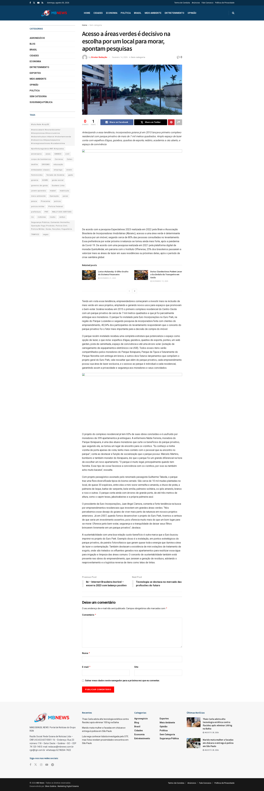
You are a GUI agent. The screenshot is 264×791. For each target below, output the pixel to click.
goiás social (58, 180)
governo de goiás (39, 186)
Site (136, 667)
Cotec (69, 159)
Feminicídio (37, 175)
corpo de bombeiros (41, 159)
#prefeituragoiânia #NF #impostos (47, 149)
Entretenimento (174, 13)
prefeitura (36, 212)
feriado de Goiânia (55, 175)
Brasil (137, 13)
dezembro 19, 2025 (160, 281)
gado (70, 175)
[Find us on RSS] (42, 3)
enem (69, 170)
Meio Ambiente (153, 13)
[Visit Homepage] (54, 13)
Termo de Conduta (182, 3)
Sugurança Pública (41, 102)
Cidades (98, 13)
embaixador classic (40, 170)
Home (87, 13)
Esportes (35, 73)
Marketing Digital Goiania (68, 786)
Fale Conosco (207, 3)
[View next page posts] (134, 291)
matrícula (64, 191)
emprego (58, 170)
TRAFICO (35, 234)
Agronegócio (37, 38)
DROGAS (46, 164)
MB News (40, 783)
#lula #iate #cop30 (40, 124)
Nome (86, 653)
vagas (45, 234)
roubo (52, 217)
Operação (54, 196)
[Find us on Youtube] (38, 3)
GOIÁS (45, 180)
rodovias (42, 217)
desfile (34, 164)
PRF (46, 212)
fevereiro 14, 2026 (120, 57)
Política (126, 13)
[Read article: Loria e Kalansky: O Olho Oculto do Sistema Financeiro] (89, 275)
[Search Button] (233, 13)
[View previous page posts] (129, 291)
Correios (59, 159)
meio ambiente (38, 196)
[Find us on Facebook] (30, 3)
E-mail (86, 666)
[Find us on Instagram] (41, 765)
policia (57, 201)
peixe (65, 196)
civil (67, 154)
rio (32, 217)
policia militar (37, 206)
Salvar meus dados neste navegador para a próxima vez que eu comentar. (122, 680)
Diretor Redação (99, 57)
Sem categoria (96, 25)
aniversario (36, 154)
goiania (34, 180)
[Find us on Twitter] (34, 3)
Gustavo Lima (58, 186)
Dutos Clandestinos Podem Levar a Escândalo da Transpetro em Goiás (166, 274)
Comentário (89, 614)
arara (48, 154)
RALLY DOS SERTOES (62, 212)
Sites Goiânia (50, 786)
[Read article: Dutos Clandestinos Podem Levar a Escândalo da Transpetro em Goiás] (141, 275)
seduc (62, 217)
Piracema (45, 201)
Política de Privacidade (224, 3)
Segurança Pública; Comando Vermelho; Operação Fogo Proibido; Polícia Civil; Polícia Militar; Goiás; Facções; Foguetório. (52, 225)
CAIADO (57, 154)
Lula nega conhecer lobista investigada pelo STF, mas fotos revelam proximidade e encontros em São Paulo (105, 740)
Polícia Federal (55, 206)
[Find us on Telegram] (52, 765)
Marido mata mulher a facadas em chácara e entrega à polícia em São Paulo (218, 743)
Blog (32, 44)
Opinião (192, 13)
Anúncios (196, 3)
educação (58, 164)
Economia (111, 13)
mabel (53, 191)
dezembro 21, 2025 (107, 278)
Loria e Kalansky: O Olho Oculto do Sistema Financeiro (113, 273)
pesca (34, 201)
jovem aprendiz (38, 191)
